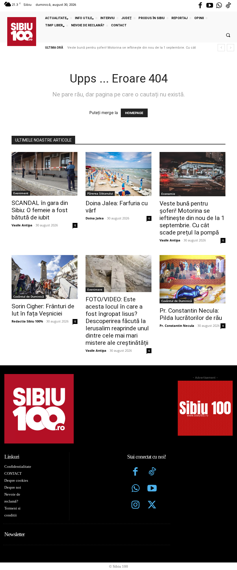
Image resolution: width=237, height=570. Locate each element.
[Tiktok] (228, 5)
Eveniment (20, 193)
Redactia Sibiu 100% (27, 321)
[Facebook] (200, 5)
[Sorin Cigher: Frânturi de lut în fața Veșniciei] (44, 277)
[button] (228, 35)
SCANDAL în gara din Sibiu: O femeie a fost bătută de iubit (40, 210)
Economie (168, 194)
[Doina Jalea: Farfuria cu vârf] (118, 174)
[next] (230, 47)
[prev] (221, 47)
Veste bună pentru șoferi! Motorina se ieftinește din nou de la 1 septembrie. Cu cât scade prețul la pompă (192, 218)
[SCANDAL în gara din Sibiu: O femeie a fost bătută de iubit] (44, 174)
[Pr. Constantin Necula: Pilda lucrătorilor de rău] (192, 279)
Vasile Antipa (22, 225)
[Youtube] (209, 5)
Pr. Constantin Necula (177, 325)
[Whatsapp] (219, 5)
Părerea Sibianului (100, 193)
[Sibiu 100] (21, 31)
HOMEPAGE (134, 113)
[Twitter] (152, 505)
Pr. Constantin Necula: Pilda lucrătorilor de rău (191, 314)
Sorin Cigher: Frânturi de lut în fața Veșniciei (43, 310)
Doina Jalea (95, 218)
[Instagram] (135, 505)
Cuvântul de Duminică (28, 296)
